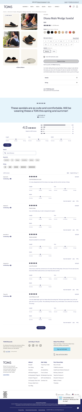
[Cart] (77, 6)
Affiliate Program (33, 372)
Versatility (24, 160)
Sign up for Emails (62, 349)
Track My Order (45, 364)
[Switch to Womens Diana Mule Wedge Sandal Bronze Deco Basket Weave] (73, 32)
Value (37, 160)
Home (5, 12)
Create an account (74, 2)
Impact (30, 364)
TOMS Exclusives (58, 367)
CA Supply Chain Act (34, 380)
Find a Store (44, 372)
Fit (12, 160)
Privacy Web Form (33, 383)
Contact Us (44, 380)
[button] (33, 6)
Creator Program (33, 378)
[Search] (73, 6)
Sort (68, 173)
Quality (31, 160)
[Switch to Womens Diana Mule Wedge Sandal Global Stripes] (66, 32)
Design (17, 160)
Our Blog (30, 385)
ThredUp (56, 383)
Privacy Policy (20, 403)
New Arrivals (57, 364)
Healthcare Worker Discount (61, 370)
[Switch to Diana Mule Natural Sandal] (45, 32)
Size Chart (76, 38)
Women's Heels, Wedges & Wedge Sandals (19, 12)
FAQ (42, 367)
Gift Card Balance (46, 378)
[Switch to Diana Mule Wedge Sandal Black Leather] (52, 32)
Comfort (7, 160)
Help (69, 394)
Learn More (6, 374)
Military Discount (58, 372)
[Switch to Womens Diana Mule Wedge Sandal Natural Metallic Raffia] (63, 32)
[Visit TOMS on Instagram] (33, 345)
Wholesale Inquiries (46, 375)
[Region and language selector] (70, 6)
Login (65, 2)
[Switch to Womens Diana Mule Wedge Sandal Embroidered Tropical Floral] (70, 32)
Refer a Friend (57, 380)
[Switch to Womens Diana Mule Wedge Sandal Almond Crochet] (59, 32)
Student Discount (59, 378)
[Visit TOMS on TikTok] (40, 345)
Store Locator (61, 394)
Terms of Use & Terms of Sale (31, 409)
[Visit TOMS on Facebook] (29, 345)
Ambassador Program (34, 375)
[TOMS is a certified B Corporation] (5, 394)
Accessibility (44, 370)
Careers (30, 370)
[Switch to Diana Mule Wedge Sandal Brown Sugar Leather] (55, 32)
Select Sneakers (41, 2)
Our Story (31, 367)
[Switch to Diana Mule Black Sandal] (48, 32)
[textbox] (19, 153)
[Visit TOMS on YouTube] (37, 345)
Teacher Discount (58, 375)
